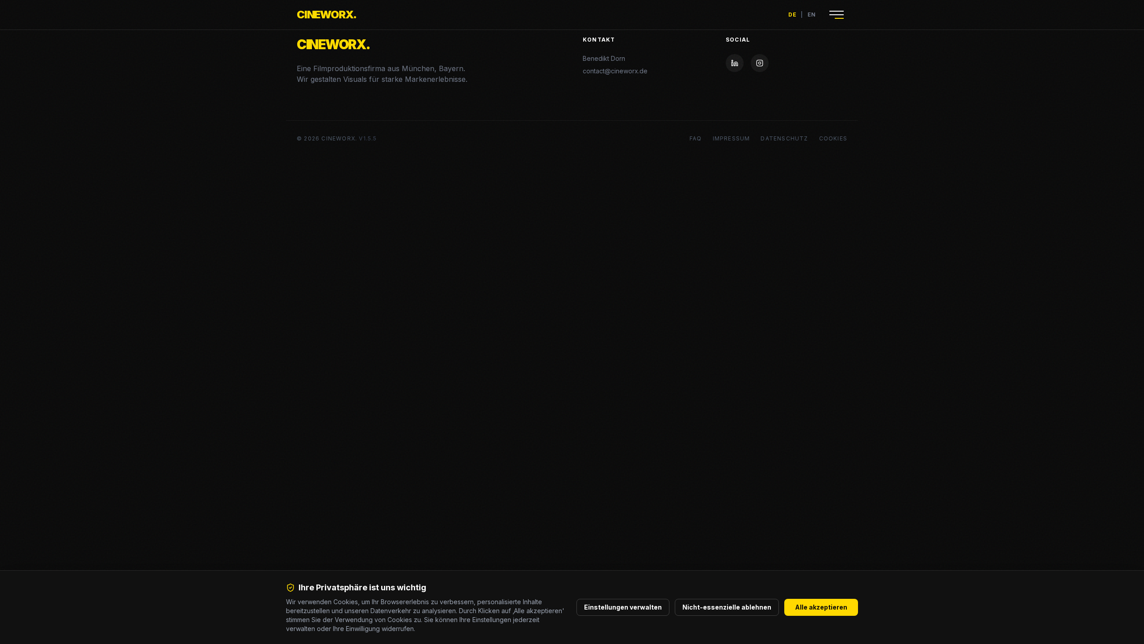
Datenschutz (784, 138)
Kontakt (599, 39)
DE (792, 14)
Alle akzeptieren (821, 607)
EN (812, 14)
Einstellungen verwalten (623, 607)
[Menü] (836, 14)
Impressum (731, 138)
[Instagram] (760, 63)
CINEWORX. (327, 14)
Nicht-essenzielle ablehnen (726, 607)
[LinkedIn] (735, 63)
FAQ (696, 138)
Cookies (833, 138)
